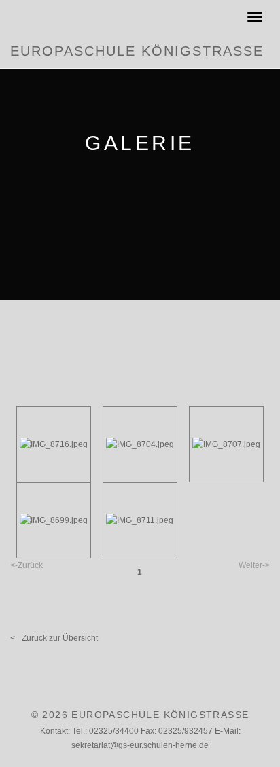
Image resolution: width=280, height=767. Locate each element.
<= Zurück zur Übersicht (54, 638)
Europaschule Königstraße (137, 50)
